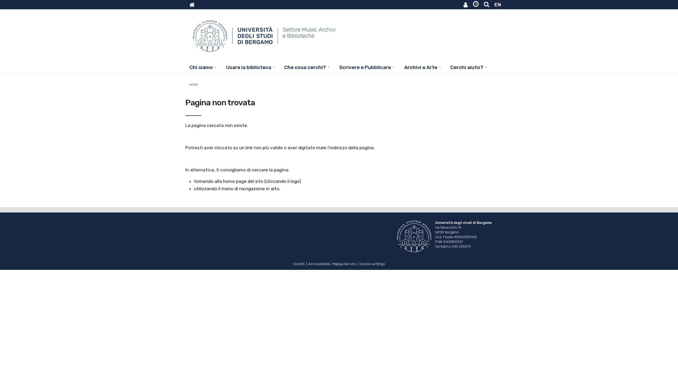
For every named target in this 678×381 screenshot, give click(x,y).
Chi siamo (201, 67)
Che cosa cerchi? (305, 67)
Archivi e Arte (420, 67)
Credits (299, 263)
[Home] (264, 38)
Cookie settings (372, 263)
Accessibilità (318, 263)
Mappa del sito (344, 263)
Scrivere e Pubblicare (365, 67)
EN (497, 5)
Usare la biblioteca (248, 67)
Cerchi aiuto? (466, 67)
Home (193, 85)
